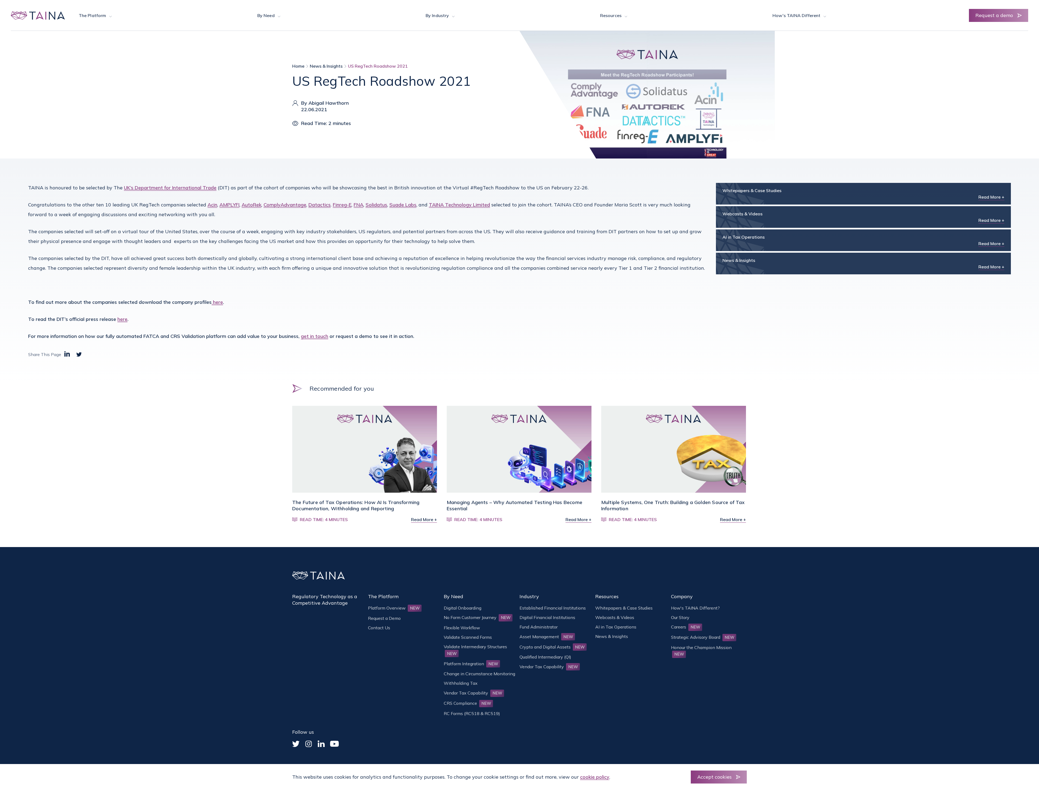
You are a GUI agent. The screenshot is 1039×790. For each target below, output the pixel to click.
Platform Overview (394, 608)
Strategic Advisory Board (702, 637)
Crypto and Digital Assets (552, 647)
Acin (212, 205)
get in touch (314, 336)
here (217, 302)
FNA (358, 205)
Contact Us (379, 627)
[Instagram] (308, 744)
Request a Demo (384, 618)
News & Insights (326, 66)
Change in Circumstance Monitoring (479, 673)
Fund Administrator (539, 627)
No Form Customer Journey (477, 617)
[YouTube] (334, 744)
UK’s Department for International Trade (170, 188)
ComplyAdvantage (285, 205)
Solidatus (376, 205)
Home (298, 66)
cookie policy (594, 777)
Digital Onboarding (462, 608)
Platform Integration (471, 663)
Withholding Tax (461, 683)
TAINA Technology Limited (459, 205)
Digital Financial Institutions (547, 617)
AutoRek (251, 205)
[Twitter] (296, 744)
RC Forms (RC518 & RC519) (472, 713)
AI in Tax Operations (615, 627)
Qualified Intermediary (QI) (545, 657)
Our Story (680, 617)
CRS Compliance (467, 703)
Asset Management (546, 636)
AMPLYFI (229, 205)
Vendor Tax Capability (473, 693)
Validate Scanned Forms (468, 637)
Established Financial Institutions (553, 608)
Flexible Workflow (462, 627)
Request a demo (994, 15)
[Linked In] (321, 743)
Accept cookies (714, 777)
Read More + (991, 197)
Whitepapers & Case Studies (624, 608)
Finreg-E (342, 205)
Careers (685, 627)
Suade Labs (402, 205)
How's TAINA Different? (695, 608)
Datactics (319, 205)
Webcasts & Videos (614, 617)
